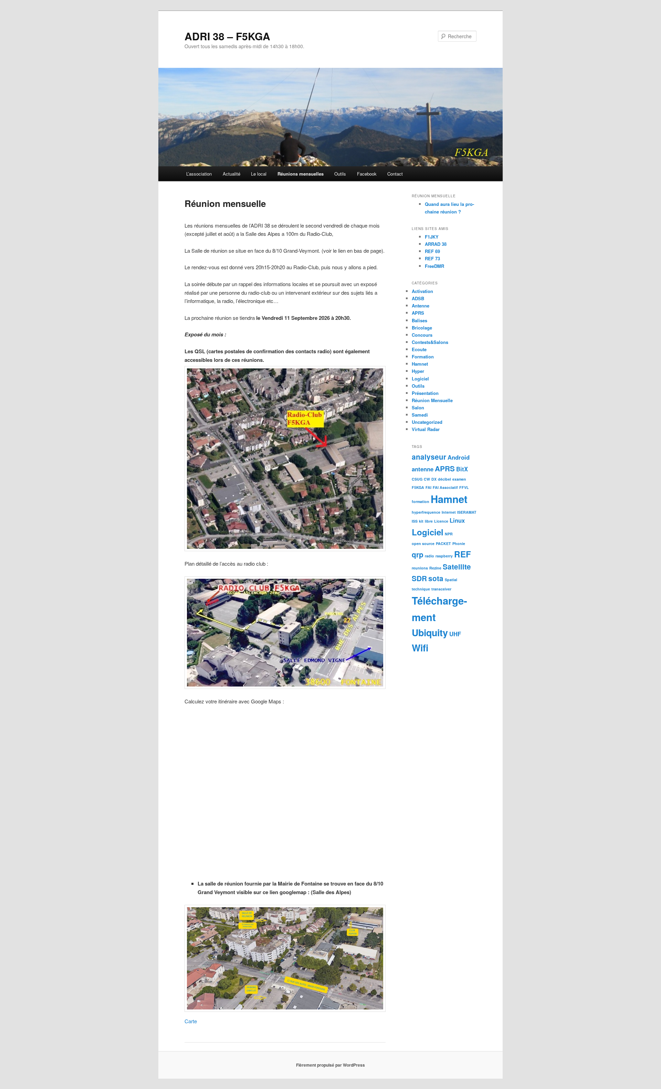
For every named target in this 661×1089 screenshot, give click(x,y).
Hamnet (420, 363)
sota (435, 578)
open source (423, 543)
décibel (444, 479)
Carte (191, 1021)
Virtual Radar (426, 429)
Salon (418, 407)
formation (420, 501)
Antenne (420, 305)
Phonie (458, 543)
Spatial (451, 579)
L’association (199, 173)
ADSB (418, 298)
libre (429, 521)
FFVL (464, 487)
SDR (419, 578)
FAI (428, 487)
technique (421, 588)
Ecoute (419, 349)
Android (459, 457)
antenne (422, 469)
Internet (449, 512)
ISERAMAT (466, 512)
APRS (418, 313)
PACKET (443, 543)
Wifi (420, 647)
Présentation (425, 393)
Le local (258, 173)
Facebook (367, 173)
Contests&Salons (430, 342)
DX (434, 479)
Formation (423, 356)
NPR (449, 533)
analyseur (429, 457)
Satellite (457, 567)
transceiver (441, 588)
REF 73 (432, 258)
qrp (417, 554)
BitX (462, 469)
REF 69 (432, 251)
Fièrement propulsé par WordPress (330, 1065)
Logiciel (420, 378)
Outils (340, 173)
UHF (455, 634)
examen (459, 479)
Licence (441, 521)
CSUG (417, 479)
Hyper (418, 371)
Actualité (231, 173)
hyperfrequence (426, 512)
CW (427, 479)
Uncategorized (427, 422)
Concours (422, 335)
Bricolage (422, 327)
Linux (457, 520)
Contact (395, 173)
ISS (415, 521)
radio (429, 555)
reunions (420, 567)
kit (421, 521)
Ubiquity (430, 632)
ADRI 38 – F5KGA (227, 36)
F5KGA (418, 487)
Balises (419, 320)
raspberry (444, 555)
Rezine (435, 567)
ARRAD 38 (436, 244)
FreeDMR (434, 266)
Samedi (420, 414)
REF (462, 554)
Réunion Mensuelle (432, 400)
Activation (422, 291)
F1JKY (432, 236)
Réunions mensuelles (300, 173)
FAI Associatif (445, 487)
